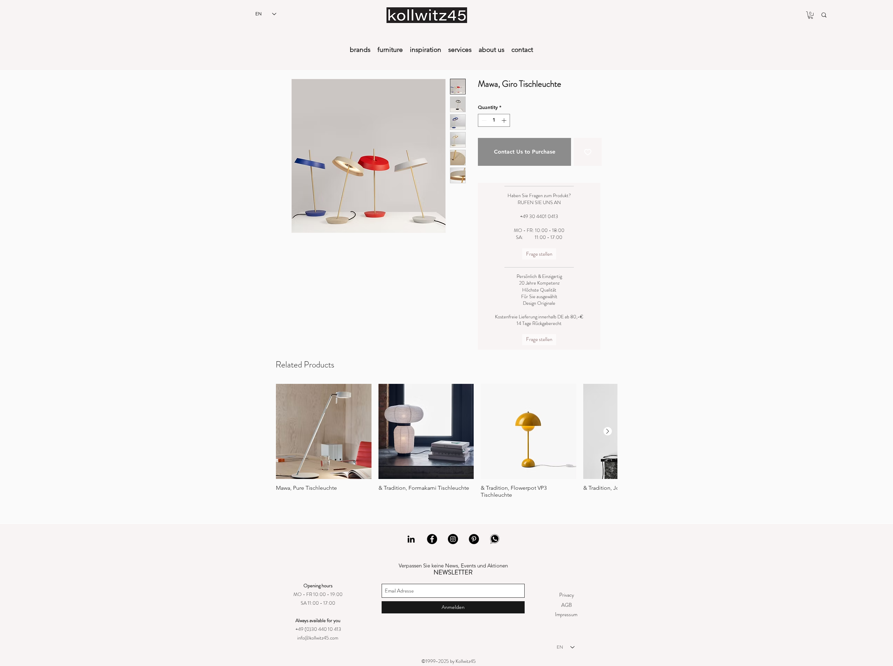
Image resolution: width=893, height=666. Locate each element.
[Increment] (504, 120)
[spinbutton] (494, 120)
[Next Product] (607, 431)
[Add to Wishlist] (588, 152)
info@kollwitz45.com (317, 637)
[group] (446, 441)
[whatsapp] (495, 539)
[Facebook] (432, 539)
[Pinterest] (474, 539)
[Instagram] (453, 539)
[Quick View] (324, 431)
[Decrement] (483, 120)
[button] (810, 15)
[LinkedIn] (411, 539)
